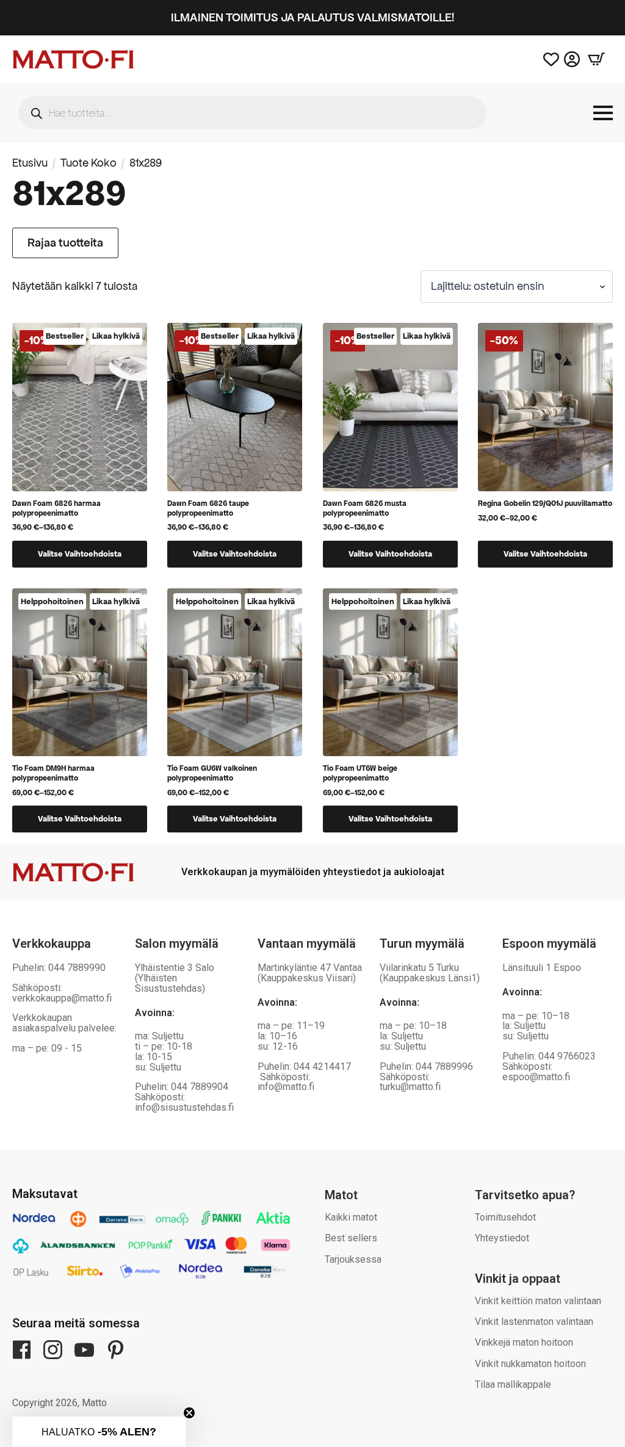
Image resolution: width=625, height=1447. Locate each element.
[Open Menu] (603, 113)
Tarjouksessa (353, 1259)
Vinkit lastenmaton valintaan (534, 1321)
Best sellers (351, 1238)
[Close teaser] (189, 1413)
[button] (99, 1431)
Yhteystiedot (502, 1238)
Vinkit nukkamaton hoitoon (530, 1363)
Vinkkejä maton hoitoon (524, 1342)
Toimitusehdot (505, 1217)
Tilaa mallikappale (513, 1384)
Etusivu (30, 163)
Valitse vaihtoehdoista (79, 554)
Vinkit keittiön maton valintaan (538, 1301)
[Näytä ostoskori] (596, 59)
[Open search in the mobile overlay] (252, 112)
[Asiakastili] (572, 59)
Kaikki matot (351, 1217)
